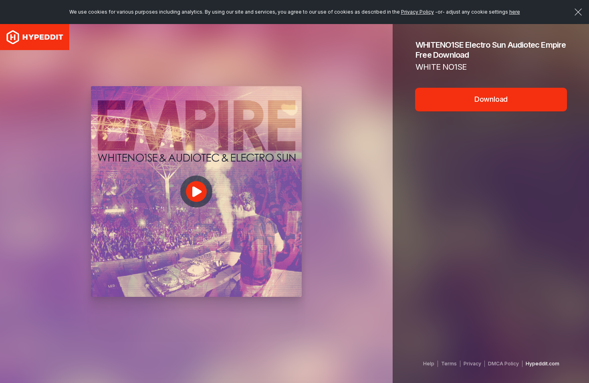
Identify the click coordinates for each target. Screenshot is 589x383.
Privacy (472, 364)
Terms (449, 364)
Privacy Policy (417, 12)
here (514, 12)
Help (428, 364)
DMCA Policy (503, 364)
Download (491, 99)
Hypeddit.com (542, 364)
